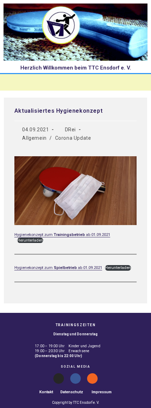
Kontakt (46, 392)
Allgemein (34, 138)
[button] (76, 82)
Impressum (102, 392)
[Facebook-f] (75, 378)
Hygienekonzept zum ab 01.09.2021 (62, 234)
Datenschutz (71, 392)
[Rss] (92, 378)
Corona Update (73, 138)
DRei (70, 129)
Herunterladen (30, 240)
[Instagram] (58, 378)
